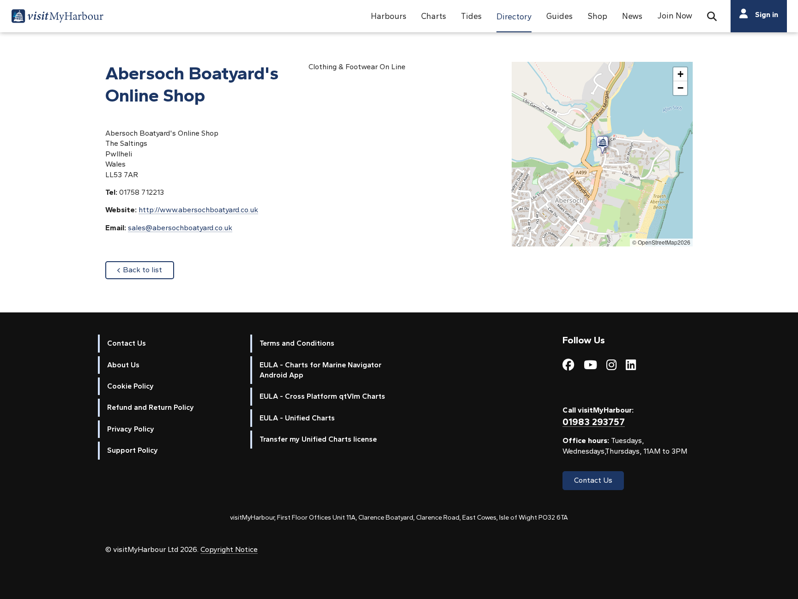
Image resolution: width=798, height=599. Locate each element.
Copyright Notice (229, 549)
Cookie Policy (130, 386)
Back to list (148, 269)
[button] (388, 16)
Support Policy (132, 450)
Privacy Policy (130, 429)
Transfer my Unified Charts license (318, 439)
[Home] (57, 17)
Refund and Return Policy (150, 407)
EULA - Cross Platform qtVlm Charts (322, 396)
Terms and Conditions (297, 343)
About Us (123, 364)
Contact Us (126, 343)
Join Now (674, 15)
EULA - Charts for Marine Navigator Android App (320, 369)
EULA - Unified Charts (297, 417)
